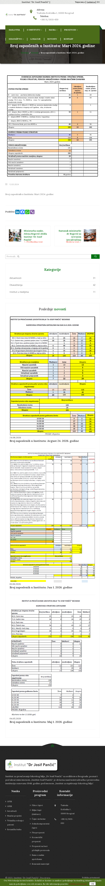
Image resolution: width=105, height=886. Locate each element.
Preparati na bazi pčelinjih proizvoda (40, 848)
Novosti (52, 39)
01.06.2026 (15, 584)
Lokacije (35, 39)
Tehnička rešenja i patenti (15, 822)
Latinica (91, 2)
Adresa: (41, 10)
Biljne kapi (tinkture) (36, 812)
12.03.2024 (14, 184)
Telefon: (44, 16)
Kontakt (68, 39)
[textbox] (52, 256)
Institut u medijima (19, 291)
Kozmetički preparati (37, 839)
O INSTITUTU (33, 30)
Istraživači (12, 811)
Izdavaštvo (15, 39)
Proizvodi (70, 30)
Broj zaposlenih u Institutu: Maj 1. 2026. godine (41, 722)
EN (98, 2)
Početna (25, 53)
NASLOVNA (14, 30)
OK (92, 883)
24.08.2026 (15, 437)
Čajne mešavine (39, 819)
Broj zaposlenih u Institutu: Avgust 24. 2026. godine (44, 441)
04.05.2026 (15, 718)
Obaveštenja (16, 284)
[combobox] (52, 256)
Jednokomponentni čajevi (40, 825)
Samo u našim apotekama (38, 857)
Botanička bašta (14, 829)
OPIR (9, 806)
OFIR (9, 801)
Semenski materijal (40, 864)
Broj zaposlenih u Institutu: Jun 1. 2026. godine (41, 587)
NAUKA (52, 30)
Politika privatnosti (91, 877)
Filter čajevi (37, 805)
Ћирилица (80, 2)
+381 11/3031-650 (49, 19)
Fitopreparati (38, 832)
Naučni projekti (14, 816)
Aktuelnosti (15, 278)
